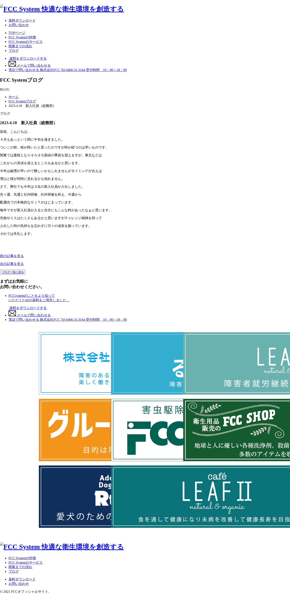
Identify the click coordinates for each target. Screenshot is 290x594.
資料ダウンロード (22, 20)
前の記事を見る (12, 256)
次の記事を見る (12, 264)
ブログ (13, 50)
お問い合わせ (18, 25)
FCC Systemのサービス (25, 41)
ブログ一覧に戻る (13, 272)
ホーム (13, 97)
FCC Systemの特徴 (22, 37)
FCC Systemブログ (22, 101)
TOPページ (16, 33)
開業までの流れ (20, 46)
